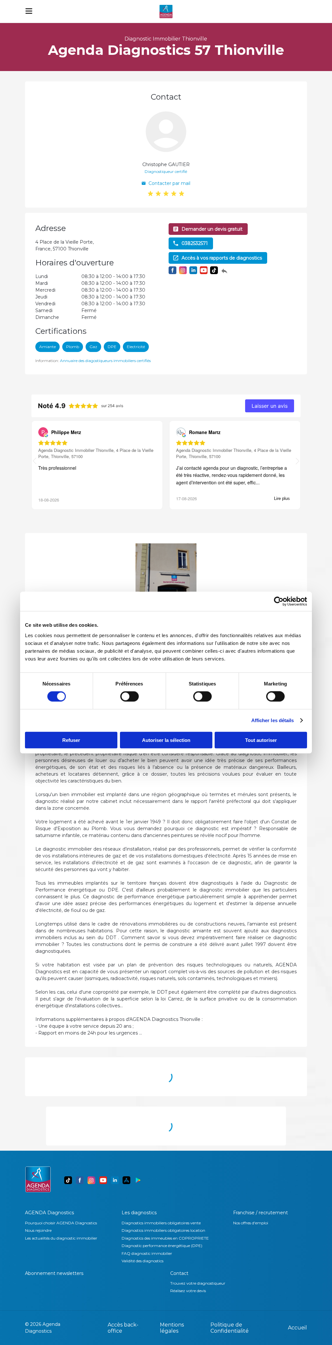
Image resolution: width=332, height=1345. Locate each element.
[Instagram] (91, 1180)
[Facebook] (80, 1180)
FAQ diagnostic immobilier (147, 1253)
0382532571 (195, 243)
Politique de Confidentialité (229, 1328)
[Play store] (138, 1180)
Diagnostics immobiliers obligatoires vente (161, 1222)
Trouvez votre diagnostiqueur (197, 1283)
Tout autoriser (261, 740)
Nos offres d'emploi (250, 1222)
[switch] (129, 696)
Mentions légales (172, 1328)
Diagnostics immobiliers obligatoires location (163, 1230)
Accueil (297, 1328)
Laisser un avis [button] (270, 406)
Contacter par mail (169, 183)
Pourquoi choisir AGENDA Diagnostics (61, 1222)
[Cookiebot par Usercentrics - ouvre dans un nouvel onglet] (278, 601)
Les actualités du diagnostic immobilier (61, 1238)
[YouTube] (103, 1180)
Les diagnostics (139, 1213)
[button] (297, 462)
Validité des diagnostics (142, 1260)
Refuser (71, 740)
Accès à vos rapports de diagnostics (222, 258)
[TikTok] (68, 1180)
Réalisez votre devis (188, 1290)
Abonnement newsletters (54, 1273)
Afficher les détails (272, 720)
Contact (179, 1273)
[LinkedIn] (115, 1180)
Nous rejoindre (38, 1230)
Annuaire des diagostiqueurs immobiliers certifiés (105, 360)
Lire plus (282, 498)
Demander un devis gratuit (212, 229)
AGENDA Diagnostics (49, 1213)
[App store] (126, 1180)
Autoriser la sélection (166, 740)
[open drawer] (29, 11)
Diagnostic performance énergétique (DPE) (162, 1245)
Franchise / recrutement (260, 1213)
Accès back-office (123, 1328)
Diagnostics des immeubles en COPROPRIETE (165, 1238)
